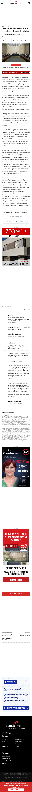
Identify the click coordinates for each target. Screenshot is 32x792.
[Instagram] (6, 733)
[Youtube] (10, 733)
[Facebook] (9, 40)
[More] (25, 40)
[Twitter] (13, 40)
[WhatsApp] (17, 40)
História (9, 26)
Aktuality (4, 26)
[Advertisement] (16, 15)
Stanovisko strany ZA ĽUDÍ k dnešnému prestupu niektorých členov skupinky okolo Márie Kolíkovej (8, 636)
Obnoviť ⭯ (27, 310)
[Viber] (21, 40)
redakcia (9, 34)
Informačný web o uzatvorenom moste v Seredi (16, 67)
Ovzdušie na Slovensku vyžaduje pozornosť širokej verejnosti (24, 635)
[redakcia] (3, 34)
